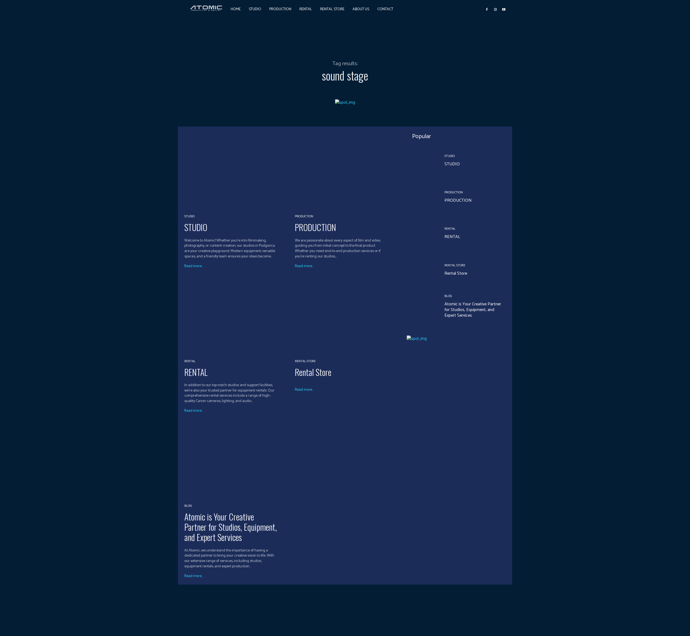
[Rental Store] (347, 315)
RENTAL (196, 372)
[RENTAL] (236, 315)
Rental (189, 361)
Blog (188, 506)
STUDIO (195, 227)
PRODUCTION (315, 227)
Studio (189, 216)
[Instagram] (495, 9)
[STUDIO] (236, 170)
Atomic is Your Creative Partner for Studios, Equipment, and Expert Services (230, 527)
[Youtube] (504, 9)
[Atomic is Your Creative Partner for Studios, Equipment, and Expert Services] (236, 460)
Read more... (193, 266)
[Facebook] (487, 9)
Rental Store (305, 361)
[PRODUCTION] (347, 170)
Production (304, 216)
